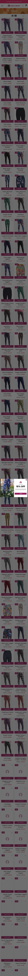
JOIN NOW (20, 493)
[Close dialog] (26, 479)
